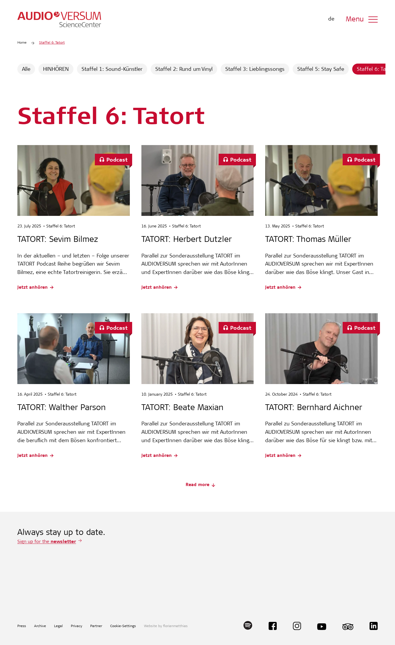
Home (22, 43)
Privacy (76, 626)
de (331, 19)
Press (21, 626)
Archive (40, 626)
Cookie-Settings (123, 626)
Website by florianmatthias (166, 626)
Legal (58, 626)
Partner (96, 626)
